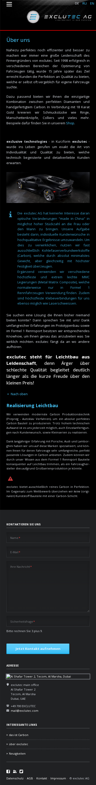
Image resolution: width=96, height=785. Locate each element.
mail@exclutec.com (24, 710)
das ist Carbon (18, 735)
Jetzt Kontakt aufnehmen (38, 648)
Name (15, 538)
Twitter (21, 771)
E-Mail (15, 552)
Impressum (58, 778)
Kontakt (41, 778)
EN (92, 3)
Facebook (8, 771)
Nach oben (19, 394)
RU (84, 3)
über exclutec (18, 744)
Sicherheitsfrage (22, 621)
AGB (30, 778)
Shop (70, 123)
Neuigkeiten (17, 753)
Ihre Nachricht (21, 566)
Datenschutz (15, 778)
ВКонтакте (15, 771)
